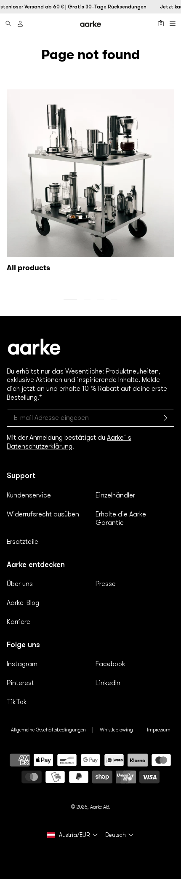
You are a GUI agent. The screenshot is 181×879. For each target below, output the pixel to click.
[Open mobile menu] (173, 24)
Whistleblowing (116, 730)
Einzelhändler (115, 495)
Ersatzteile (22, 542)
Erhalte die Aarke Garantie (121, 519)
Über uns (20, 584)
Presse (106, 584)
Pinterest (20, 683)
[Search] (8, 24)
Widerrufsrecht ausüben (43, 514)
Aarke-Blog (23, 603)
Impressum (158, 730)
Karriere (18, 622)
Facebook (110, 664)
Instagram (22, 664)
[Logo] (90, 24)
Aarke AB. (100, 807)
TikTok (17, 702)
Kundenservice (29, 495)
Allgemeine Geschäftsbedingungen (48, 730)
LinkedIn (108, 683)
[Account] (20, 24)
